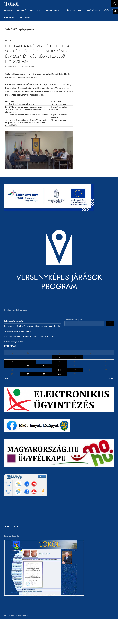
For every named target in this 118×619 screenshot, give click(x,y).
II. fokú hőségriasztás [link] (13, 341)
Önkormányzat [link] (50, 10)
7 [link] (28, 361)
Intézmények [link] (92, 10)
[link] (11, 67)
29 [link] (44, 374)
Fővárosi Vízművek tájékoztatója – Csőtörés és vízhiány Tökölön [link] (32, 326)
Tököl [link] (11, 3)
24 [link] (75, 370)
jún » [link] (111, 378)
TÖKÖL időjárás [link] (11, 526)
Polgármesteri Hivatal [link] (72, 10)
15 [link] (44, 365)
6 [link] (12, 361)
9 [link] (59, 361)
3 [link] (75, 357)
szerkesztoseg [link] (28, 67)
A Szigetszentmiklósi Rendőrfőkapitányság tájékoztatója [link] (29, 336)
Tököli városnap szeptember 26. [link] (18, 331)
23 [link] (59, 370)
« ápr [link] (7, 378)
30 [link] (59, 374)
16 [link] (59, 365)
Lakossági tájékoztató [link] (13, 321)
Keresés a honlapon (73, 319)
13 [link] (12, 365)
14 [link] (28, 365)
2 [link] (59, 357)
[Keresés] (110, 323)
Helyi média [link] (9, 17)
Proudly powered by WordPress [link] (16, 615)
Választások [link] (24, 17)
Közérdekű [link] (108, 10)
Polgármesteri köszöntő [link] (15, 10)
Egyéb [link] (8, 41)
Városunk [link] (34, 10)
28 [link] (28, 374)
